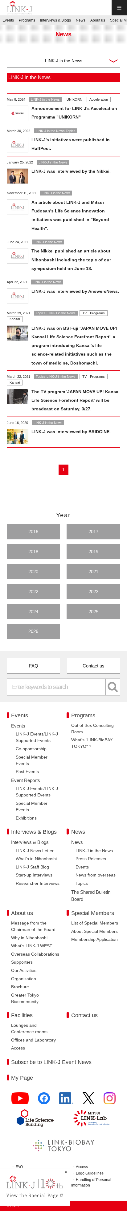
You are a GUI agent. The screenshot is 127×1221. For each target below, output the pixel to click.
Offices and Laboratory (33, 1040)
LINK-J (20, 7)
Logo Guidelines (90, 1173)
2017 (93, 531)
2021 (93, 571)
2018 (33, 551)
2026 (33, 631)
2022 (33, 591)
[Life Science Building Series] (35, 1118)
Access (18, 1048)
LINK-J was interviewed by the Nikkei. (71, 171)
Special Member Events (31, 760)
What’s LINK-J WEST (31, 945)
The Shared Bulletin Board (90, 895)
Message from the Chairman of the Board (33, 926)
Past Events (27, 771)
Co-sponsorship (31, 748)
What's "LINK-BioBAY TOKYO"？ (92, 743)
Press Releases (91, 858)
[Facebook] (44, 1101)
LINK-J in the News (94, 850)
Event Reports (25, 780)
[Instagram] (110, 1101)
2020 (33, 571)
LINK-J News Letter (35, 850)
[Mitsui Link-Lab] (91, 1118)
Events (18, 725)
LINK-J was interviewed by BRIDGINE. (71, 431)
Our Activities (23, 970)
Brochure (20, 986)
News (77, 842)
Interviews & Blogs (30, 842)
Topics (82, 883)
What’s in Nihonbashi (36, 858)
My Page (22, 1078)
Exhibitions (26, 818)
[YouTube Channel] (20, 1101)
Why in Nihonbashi (29, 937)
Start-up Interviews (34, 874)
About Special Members (94, 931)
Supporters (22, 962)
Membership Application (94, 939)
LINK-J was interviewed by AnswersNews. (75, 291)
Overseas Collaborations (35, 954)
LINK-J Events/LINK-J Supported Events (37, 737)
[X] (88, 1101)
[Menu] (119, 7)
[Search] (113, 687)
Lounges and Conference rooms (29, 1028)
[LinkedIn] (66, 1101)
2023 (93, 591)
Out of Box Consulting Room (92, 728)
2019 (93, 551)
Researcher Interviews (37, 883)
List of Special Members (94, 923)
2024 (33, 611)
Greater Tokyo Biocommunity (25, 998)
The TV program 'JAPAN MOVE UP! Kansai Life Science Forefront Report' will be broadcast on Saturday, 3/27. (75, 400)
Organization (23, 978)
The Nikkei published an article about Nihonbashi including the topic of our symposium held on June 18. (71, 259)
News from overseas (96, 874)
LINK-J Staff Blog (32, 866)
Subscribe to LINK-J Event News (51, 1062)
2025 (93, 611)
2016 (33, 531)
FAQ (33, 665)
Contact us (93, 665)
